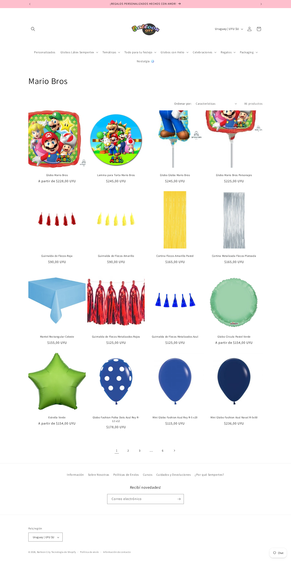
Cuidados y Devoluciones (173, 475)
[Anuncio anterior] (30, 4)
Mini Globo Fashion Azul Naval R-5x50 (234, 417)
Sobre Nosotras (98, 475)
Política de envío (89, 551)
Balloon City (44, 552)
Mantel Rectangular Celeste (57, 336)
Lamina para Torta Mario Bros (116, 175)
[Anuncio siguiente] (261, 4)
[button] (33, 29)
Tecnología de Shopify (63, 552)
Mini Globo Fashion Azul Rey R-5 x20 (175, 417)
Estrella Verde (56, 417)
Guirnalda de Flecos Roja (56, 256)
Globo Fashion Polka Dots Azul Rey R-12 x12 (116, 419)
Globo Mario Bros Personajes (234, 175)
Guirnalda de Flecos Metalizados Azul (175, 336)
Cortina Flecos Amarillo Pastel (175, 256)
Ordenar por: (183, 103)
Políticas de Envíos (126, 475)
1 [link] (117, 450)
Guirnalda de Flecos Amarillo (116, 256)
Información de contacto (117, 551)
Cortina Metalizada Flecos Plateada (234, 256)
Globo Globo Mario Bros (175, 175)
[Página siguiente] (174, 450)
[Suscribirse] (179, 499)
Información (75, 475)
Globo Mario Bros (57, 175)
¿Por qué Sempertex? (209, 475)
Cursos (148, 475)
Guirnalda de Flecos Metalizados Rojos (116, 336)
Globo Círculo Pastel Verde (234, 336)
